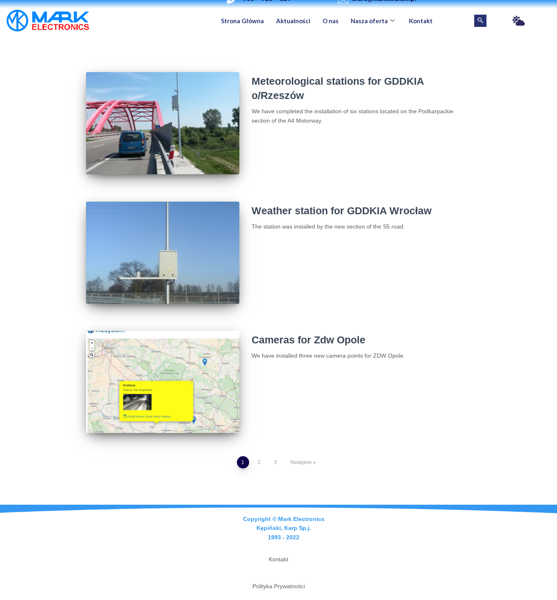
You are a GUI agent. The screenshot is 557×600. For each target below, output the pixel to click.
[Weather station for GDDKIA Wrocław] (162, 253)
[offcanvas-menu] (518, 21)
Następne (301, 462)
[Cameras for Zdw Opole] (162, 382)
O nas (330, 20)
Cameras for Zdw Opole (308, 339)
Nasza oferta (369, 20)
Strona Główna (242, 20)
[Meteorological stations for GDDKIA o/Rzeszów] (162, 123)
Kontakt (421, 20)
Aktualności (293, 20)
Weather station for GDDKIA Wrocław (341, 210)
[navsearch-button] (480, 21)
